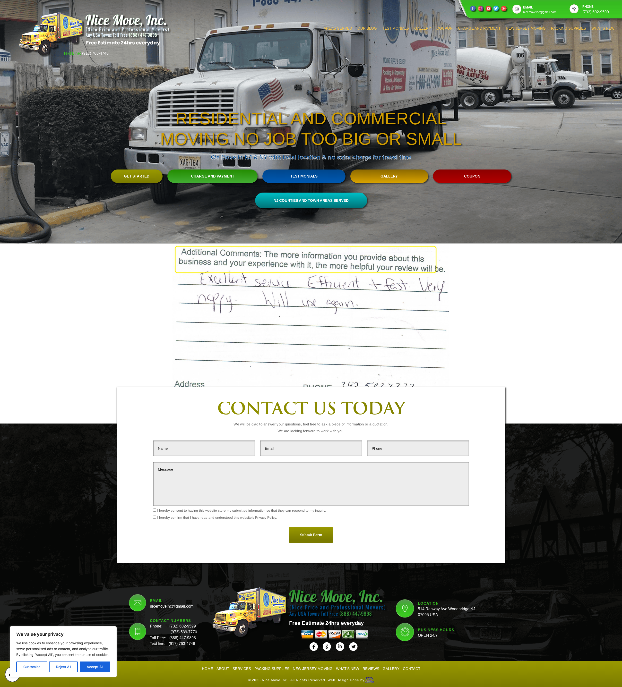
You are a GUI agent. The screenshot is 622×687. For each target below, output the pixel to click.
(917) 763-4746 (95, 53)
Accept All (95, 667)
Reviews (371, 669)
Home (207, 669)
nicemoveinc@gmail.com (171, 606)
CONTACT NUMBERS (170, 621)
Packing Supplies (568, 28)
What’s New (602, 28)
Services (242, 669)
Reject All (63, 667)
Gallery (422, 28)
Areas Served (338, 28)
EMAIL (528, 7)
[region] (63, 651)
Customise (31, 667)
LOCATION (428, 603)
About (222, 669)
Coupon (444, 28)
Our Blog (367, 28)
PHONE (588, 6)
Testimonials (395, 28)
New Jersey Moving (526, 28)
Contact (411, 669)
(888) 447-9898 (182, 638)
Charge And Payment (479, 28)
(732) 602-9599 (182, 626)
